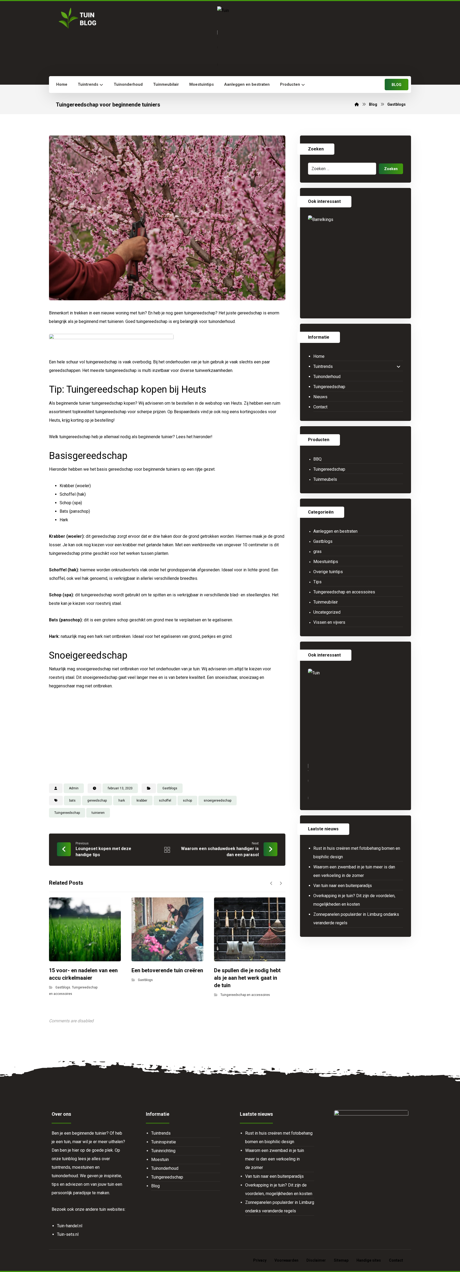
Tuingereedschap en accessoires (245, 995)
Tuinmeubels (325, 479)
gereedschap (97, 800)
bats (72, 800)
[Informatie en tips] (76, 18)
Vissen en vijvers (329, 622)
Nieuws (320, 396)
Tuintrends (323, 366)
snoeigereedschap (217, 800)
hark (121, 800)
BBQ (317, 459)
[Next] (281, 883)
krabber (142, 800)
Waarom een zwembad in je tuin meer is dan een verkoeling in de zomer (354, 871)
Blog (155, 1185)
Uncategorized (326, 612)
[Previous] (271, 883)
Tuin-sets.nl (68, 1234)
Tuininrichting (163, 1150)
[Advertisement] (167, 735)
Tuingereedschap (67, 813)
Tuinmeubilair (325, 602)
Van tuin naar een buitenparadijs (342, 885)
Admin (74, 788)
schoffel (165, 800)
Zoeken (391, 169)
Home (319, 356)
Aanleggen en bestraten (335, 531)
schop (187, 800)
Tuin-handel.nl (69, 1225)
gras (317, 551)
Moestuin (160, 1159)
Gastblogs (169, 788)
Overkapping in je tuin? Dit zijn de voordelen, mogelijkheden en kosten (354, 900)
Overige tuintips (328, 571)
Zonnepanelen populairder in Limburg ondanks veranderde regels (356, 918)
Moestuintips (325, 561)
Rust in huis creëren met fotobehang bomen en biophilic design (356, 852)
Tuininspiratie (163, 1141)
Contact (320, 406)
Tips (317, 581)
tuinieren (98, 813)
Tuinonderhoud (326, 376)
